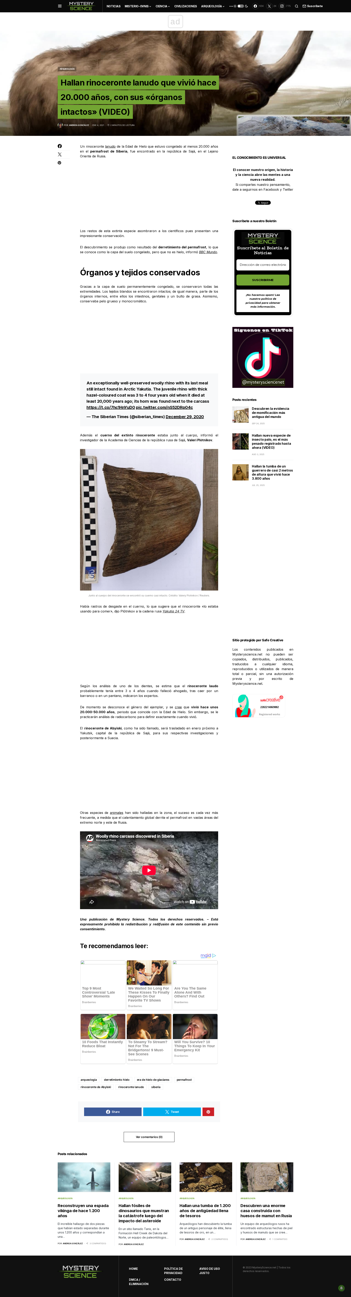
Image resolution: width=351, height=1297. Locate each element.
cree (178, 707)
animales (116, 813)
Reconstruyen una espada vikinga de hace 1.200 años (83, 1210)
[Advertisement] (149, 193)
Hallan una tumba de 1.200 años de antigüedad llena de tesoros (205, 1210)
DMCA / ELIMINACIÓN (138, 1282)
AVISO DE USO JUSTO (209, 1271)
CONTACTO (172, 1279)
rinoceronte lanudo (131, 1087)
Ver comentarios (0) (149, 1137)
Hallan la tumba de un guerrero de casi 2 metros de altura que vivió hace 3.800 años (272, 472)
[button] (60, 6)
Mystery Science (130, 919)
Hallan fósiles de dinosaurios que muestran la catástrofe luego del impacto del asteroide (144, 1213)
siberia (155, 1087)
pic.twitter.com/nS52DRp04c (164, 407)
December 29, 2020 (185, 416)
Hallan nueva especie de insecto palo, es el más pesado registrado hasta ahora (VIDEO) (271, 441)
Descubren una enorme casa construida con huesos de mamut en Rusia (266, 1210)
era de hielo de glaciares (153, 1079)
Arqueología (67, 69)
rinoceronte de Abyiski (96, 1087)
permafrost (184, 1079)
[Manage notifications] (341, 1288)
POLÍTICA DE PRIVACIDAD (173, 1271)
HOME (133, 1268)
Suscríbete (315, 6)
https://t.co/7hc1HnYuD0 (111, 407)
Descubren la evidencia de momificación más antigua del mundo (270, 413)
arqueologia (89, 1079)
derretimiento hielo (116, 1079)
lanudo (110, 146)
